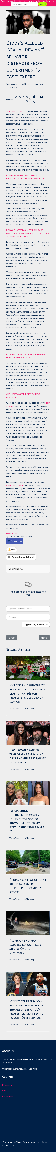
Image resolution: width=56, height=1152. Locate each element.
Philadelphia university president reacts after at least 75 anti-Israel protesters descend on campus (28, 693)
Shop (4, 1090)
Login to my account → (36, 624)
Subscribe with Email (23, 557)
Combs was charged (15, 485)
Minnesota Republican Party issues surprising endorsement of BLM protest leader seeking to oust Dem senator (26, 1009)
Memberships (8, 1085)
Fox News (25, 84)
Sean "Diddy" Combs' (15, 111)
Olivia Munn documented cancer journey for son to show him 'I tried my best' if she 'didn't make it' (26, 821)
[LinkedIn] (41, 96)
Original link (11, 533)
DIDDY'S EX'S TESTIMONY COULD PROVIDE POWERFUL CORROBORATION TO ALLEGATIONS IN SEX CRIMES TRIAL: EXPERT (27, 233)
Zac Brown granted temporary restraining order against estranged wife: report (27, 756)
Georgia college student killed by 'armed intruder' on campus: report (27, 886)
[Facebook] (34, 96)
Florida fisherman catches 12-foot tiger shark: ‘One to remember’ (25, 946)
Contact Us (7, 1096)
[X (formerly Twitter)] (34, 102)
